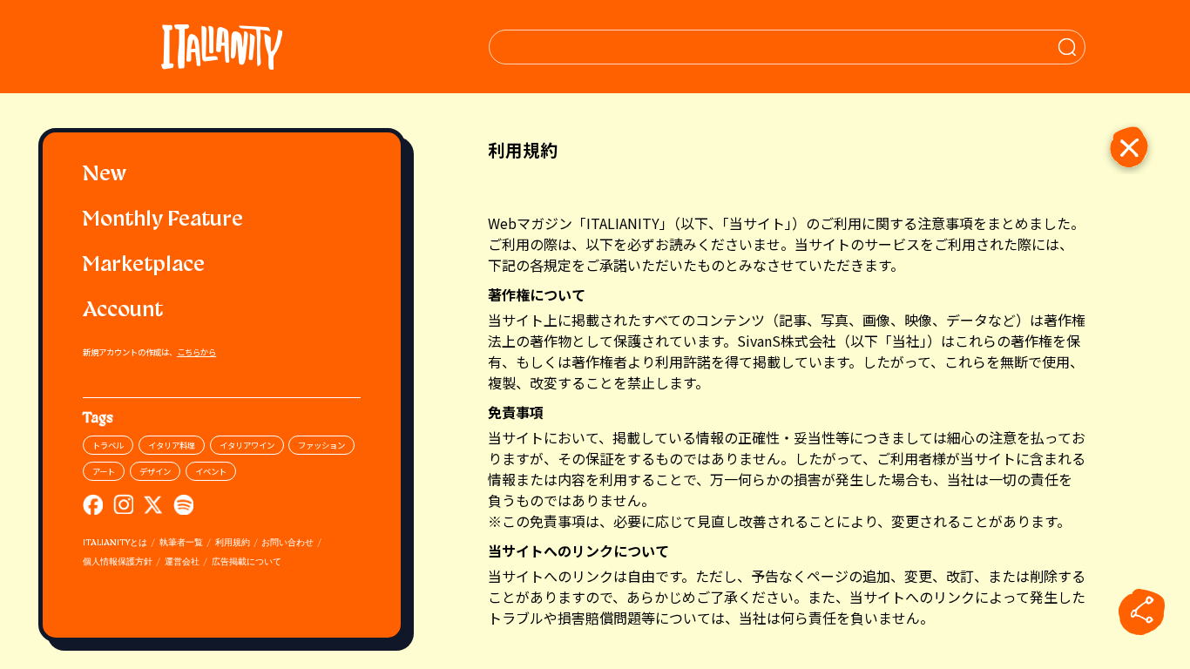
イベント (211, 471)
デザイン (155, 471)
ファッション (321, 445)
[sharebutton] (1142, 611)
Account (123, 311)
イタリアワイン (247, 445)
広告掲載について (246, 562)
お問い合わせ (287, 543)
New (104, 175)
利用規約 (232, 543)
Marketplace (144, 265)
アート (103, 471)
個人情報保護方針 (117, 562)
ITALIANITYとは (115, 543)
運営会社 (182, 562)
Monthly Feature (163, 220)
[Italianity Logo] (221, 46)
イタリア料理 (171, 445)
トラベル (108, 445)
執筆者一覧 (181, 543)
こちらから (196, 352)
